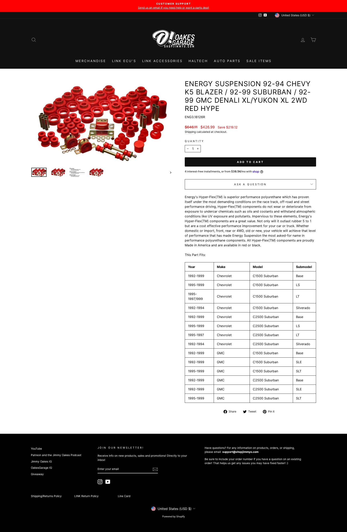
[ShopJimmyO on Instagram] (100, 481)
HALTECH (198, 61)
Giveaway (37, 474)
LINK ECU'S (124, 61)
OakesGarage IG (41, 467)
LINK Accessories (162, 61)
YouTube (36, 448)
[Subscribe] (155, 469)
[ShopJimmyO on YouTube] (107, 481)
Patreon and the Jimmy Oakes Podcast (56, 455)
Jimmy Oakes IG (41, 461)
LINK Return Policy (86, 496)
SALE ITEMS (258, 61)
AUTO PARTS (227, 61)
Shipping (190, 131)
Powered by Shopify (173, 516)
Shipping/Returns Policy (46, 496)
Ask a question (250, 184)
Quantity (194, 141)
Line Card (124, 496)
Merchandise (91, 61)
